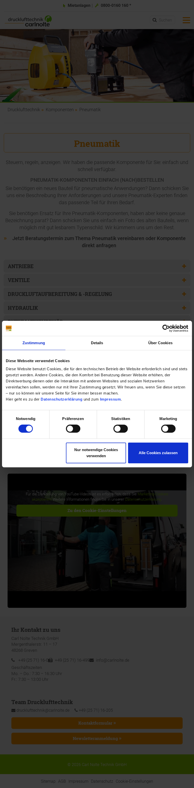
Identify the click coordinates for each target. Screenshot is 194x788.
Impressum (110, 399)
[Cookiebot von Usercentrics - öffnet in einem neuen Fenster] (166, 328)
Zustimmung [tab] (33, 343)
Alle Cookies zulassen (158, 453)
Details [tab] (97, 343)
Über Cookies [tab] (160, 343)
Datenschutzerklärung (61, 399)
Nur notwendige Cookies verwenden (96, 453)
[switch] (73, 429)
